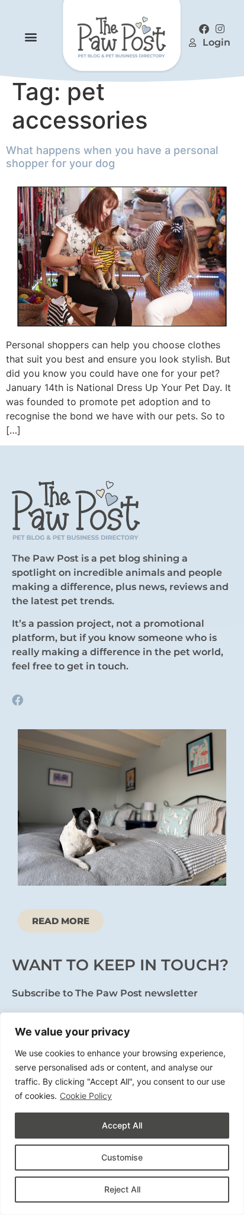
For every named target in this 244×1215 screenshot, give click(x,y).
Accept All (122, 1125)
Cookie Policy (86, 1096)
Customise (122, 1157)
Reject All (122, 1189)
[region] (122, 1113)
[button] (30, 36)
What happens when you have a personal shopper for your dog (112, 156)
